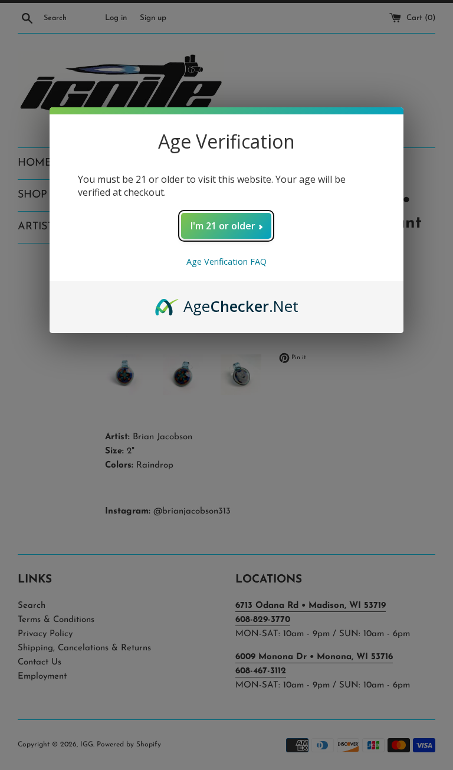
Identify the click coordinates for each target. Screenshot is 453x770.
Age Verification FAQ (226, 261)
